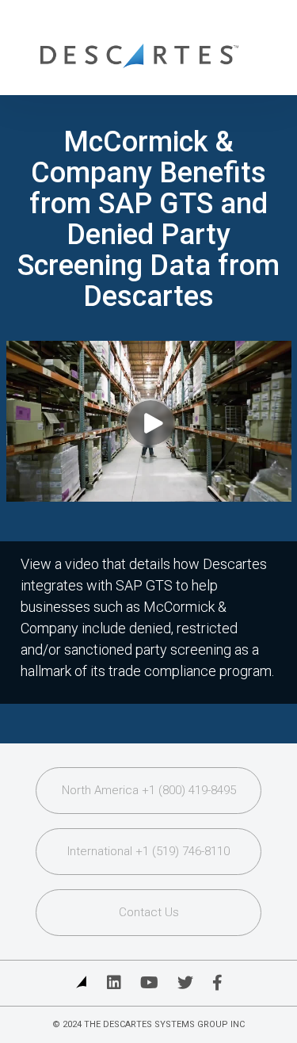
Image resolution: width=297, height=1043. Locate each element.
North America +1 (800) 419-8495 (149, 790)
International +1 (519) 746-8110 (148, 851)
